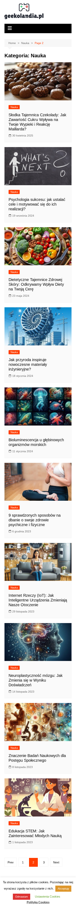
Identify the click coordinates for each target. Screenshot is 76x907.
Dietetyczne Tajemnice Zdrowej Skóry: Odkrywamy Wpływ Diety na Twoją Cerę (36, 284)
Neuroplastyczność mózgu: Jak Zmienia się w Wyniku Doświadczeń (36, 680)
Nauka (14, 107)
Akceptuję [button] (63, 888)
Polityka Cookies (38, 902)
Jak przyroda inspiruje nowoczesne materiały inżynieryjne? (28, 364)
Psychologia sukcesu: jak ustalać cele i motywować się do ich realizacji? (37, 204)
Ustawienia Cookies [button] (47, 896)
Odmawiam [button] (21, 896)
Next (56, 862)
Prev (11, 862)
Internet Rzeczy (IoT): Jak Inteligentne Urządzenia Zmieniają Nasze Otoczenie (38, 600)
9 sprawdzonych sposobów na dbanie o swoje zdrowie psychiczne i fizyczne (35, 520)
